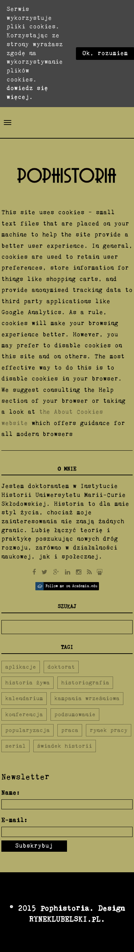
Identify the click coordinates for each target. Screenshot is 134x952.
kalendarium (24, 698)
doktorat (61, 667)
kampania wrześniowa (87, 698)
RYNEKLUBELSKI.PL (65, 919)
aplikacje (20, 667)
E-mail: (14, 820)
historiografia (85, 682)
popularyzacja (27, 730)
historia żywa (27, 682)
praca (69, 730)
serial (15, 746)
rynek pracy (108, 730)
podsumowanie (75, 714)
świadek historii (64, 746)
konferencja (24, 714)
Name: (10, 793)
